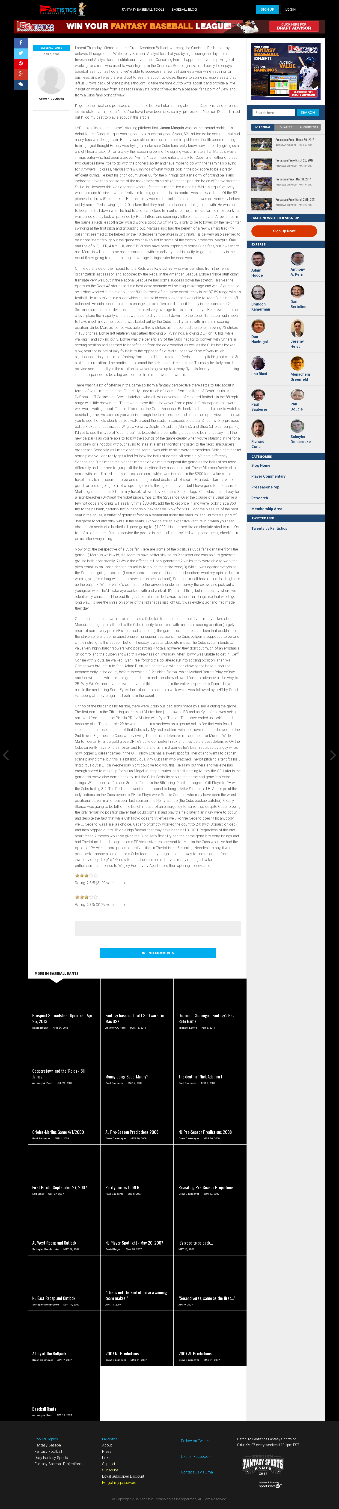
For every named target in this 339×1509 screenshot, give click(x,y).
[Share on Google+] (21, 74)
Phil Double (297, 406)
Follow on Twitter (195, 1441)
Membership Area (266, 509)
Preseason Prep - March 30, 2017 (295, 140)
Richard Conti (257, 444)
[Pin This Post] (21, 64)
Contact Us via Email (197, 1472)
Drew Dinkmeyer (51, 99)
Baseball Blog (184, 9)
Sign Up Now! (284, 231)
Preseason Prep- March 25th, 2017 (295, 200)
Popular (265, 127)
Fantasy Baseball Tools (143, 9)
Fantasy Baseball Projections (58, 1464)
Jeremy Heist (297, 344)
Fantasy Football (48, 1451)
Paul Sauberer (259, 407)
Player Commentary (268, 476)
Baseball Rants (51, 47)
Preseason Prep (265, 487)
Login (290, 9)
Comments (310, 127)
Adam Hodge (257, 273)
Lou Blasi (259, 374)
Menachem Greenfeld (300, 377)
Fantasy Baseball (48, 1445)
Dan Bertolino (298, 304)
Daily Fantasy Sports (51, 1457)
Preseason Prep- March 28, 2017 (294, 160)
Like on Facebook (195, 1456)
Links (106, 1457)
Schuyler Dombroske (300, 439)
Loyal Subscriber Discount (123, 1476)
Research (259, 498)
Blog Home (261, 465)
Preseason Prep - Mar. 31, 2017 (293, 179)
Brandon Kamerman (260, 306)
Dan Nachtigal (259, 339)
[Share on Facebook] (21, 43)
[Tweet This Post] (21, 53)
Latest (287, 127)
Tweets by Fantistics (269, 528)
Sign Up (267, 9)
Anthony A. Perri (298, 272)
